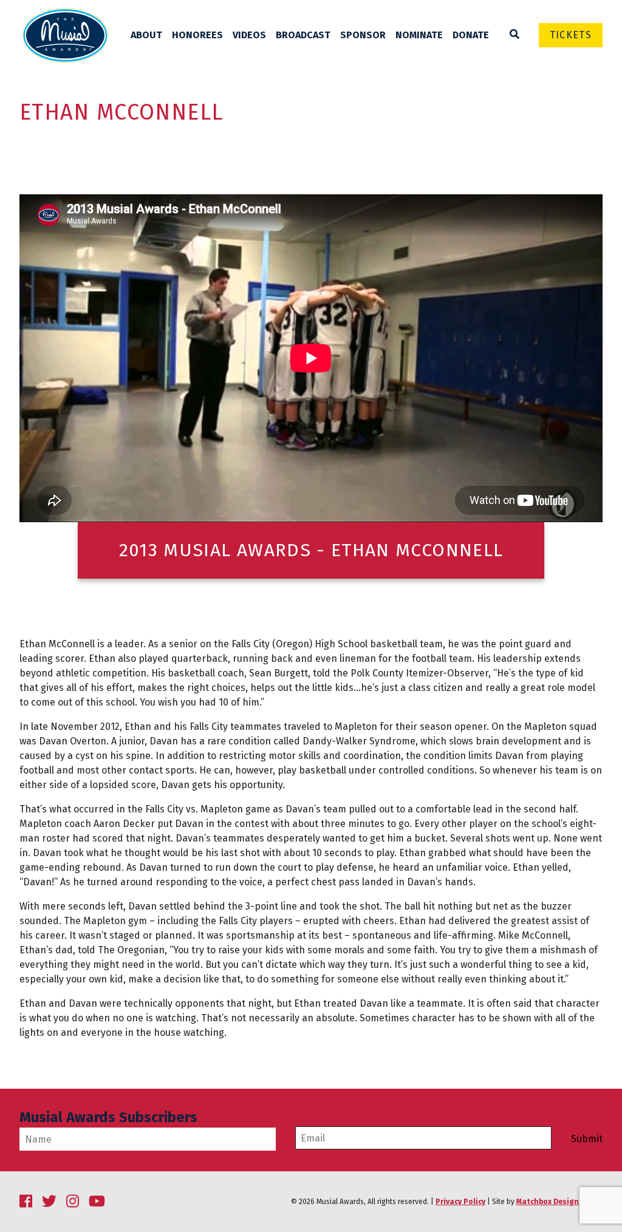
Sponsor (363, 35)
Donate (471, 35)
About (146, 35)
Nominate (419, 35)
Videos (249, 35)
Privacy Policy (460, 1201)
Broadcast (303, 35)
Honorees (197, 35)
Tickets (571, 35)
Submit (587, 1139)
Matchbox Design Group (559, 1201)
